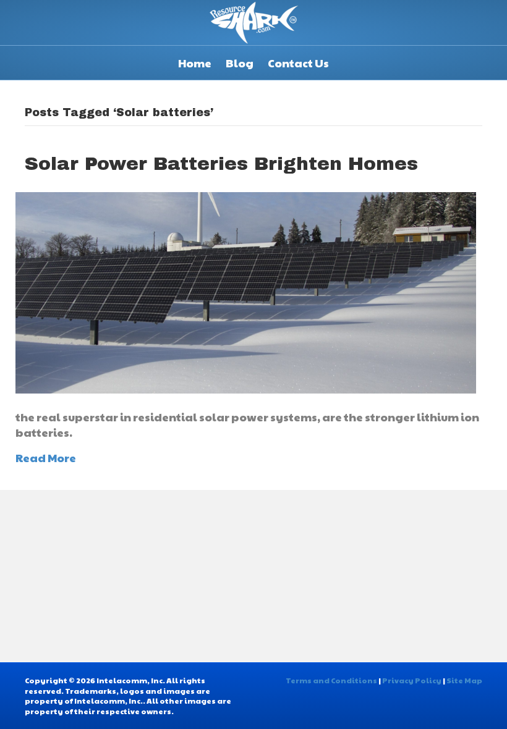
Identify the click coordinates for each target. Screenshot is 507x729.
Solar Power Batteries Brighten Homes (221, 164)
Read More (45, 457)
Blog (240, 62)
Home (194, 62)
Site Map (464, 680)
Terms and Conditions (331, 680)
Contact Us (298, 62)
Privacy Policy (411, 680)
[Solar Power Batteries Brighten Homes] (245, 291)
